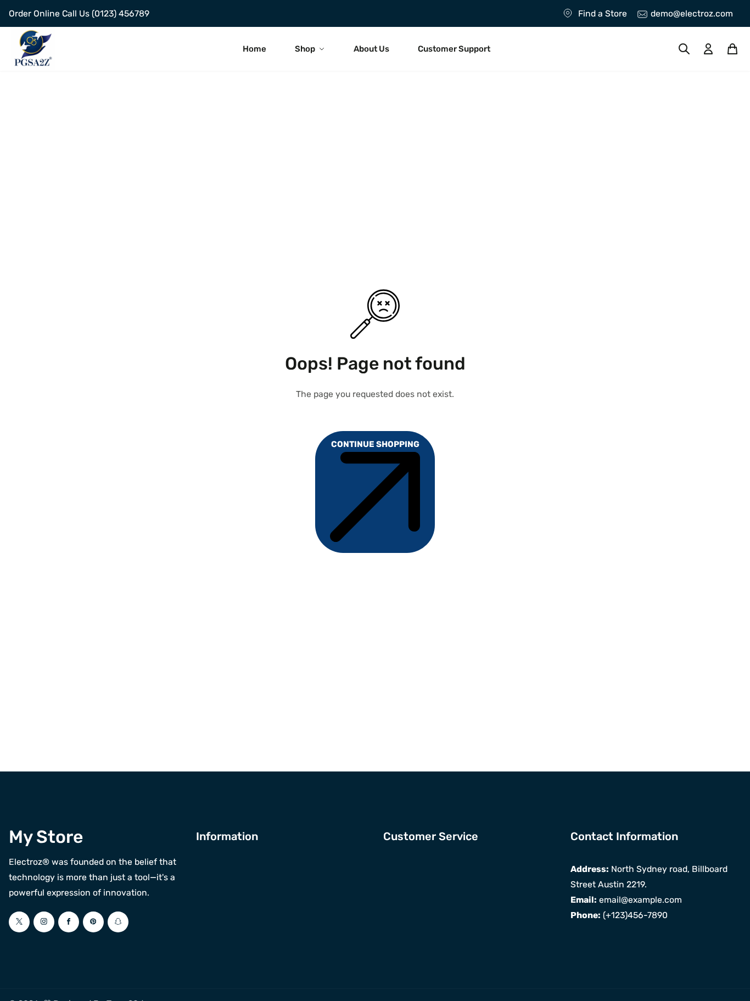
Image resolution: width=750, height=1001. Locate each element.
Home (254, 49)
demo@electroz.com (692, 13)
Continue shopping (375, 444)
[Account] (708, 48)
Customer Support (454, 49)
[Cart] (732, 48)
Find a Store (602, 13)
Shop (305, 49)
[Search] (684, 48)
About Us (371, 49)
